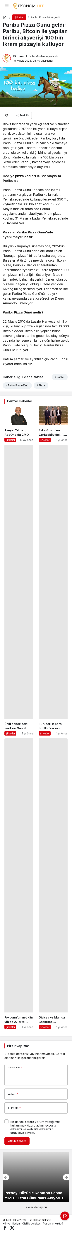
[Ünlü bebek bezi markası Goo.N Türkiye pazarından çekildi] (18, 590)
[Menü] (6, 6)
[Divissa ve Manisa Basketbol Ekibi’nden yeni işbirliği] (53, 883)
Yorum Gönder (17, 1141)
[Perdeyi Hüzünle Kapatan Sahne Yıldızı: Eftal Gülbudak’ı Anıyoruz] (36, 1177)
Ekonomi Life (22, 56)
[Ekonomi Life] (28, 5)
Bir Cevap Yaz (18, 1046)
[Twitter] (12, 1227)
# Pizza (40, 385)
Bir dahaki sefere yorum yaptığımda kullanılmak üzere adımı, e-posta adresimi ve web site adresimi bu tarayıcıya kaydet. (35, 1127)
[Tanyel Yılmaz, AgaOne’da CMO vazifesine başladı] (18, 424)
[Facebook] (5, 1227)
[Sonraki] (66, 1177)
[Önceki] (6, 1177)
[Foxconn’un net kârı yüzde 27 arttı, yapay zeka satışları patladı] (18, 883)
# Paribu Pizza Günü (17, 385)
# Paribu (59, 377)
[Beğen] (6, 115)
